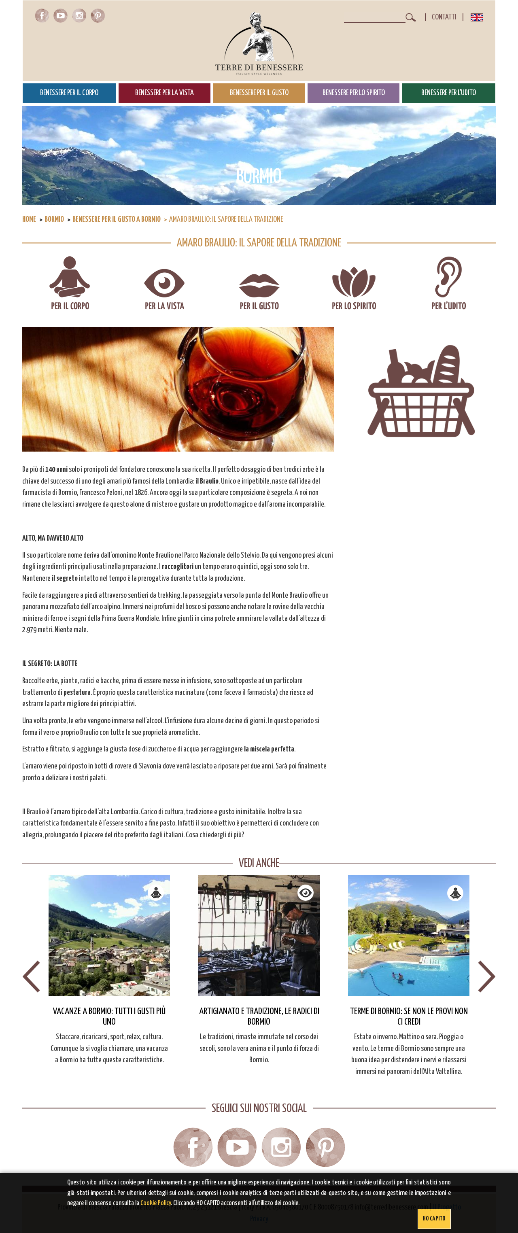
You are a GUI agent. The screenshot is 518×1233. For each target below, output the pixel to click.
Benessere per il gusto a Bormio (116, 219)
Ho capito (434, 1219)
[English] (477, 19)
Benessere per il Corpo (69, 93)
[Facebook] (43, 20)
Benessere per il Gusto (259, 93)
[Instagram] (80, 20)
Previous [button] (31, 976)
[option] (109, 970)
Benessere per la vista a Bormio (164, 284)
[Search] (410, 17)
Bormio (54, 219)
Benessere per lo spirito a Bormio (354, 284)
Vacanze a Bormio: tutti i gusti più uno (109, 1017)
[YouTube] (62, 20)
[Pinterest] (98, 20)
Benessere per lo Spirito (354, 93)
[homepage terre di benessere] (259, 43)
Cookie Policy (155, 1203)
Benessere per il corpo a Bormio (69, 284)
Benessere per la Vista (164, 93)
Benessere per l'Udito (448, 93)
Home (29, 219)
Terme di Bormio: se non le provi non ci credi (409, 1017)
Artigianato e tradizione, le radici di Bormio (259, 1017)
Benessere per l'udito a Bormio (448, 284)
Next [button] (487, 976)
